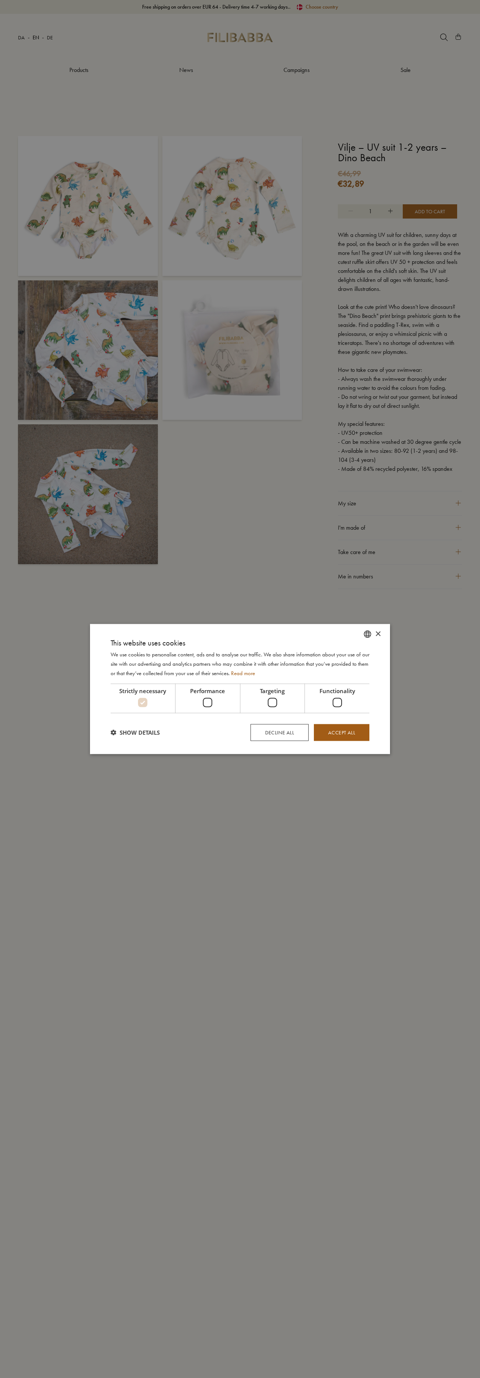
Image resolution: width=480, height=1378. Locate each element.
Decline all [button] (279, 732)
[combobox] (367, 634)
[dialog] (240, 689)
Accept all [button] (341, 732)
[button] (135, 732)
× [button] (378, 634)
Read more (243, 673)
